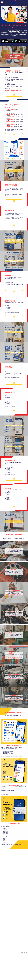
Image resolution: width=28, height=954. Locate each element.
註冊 (14, 95)
